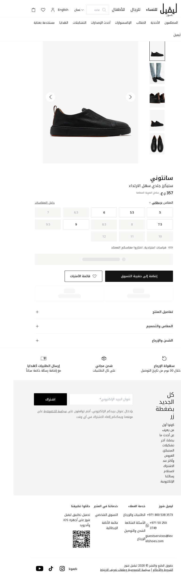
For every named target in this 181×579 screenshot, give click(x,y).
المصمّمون (171, 23)
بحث (96, 10)
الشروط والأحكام (163, 569)
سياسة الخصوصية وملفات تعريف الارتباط (125, 569)
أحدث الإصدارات (100, 23)
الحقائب (141, 23)
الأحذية (155, 23)
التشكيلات (79, 23)
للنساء (151, 9)
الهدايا (63, 23)
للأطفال (118, 9)
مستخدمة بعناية (44, 23)
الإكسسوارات (123, 23)
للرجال (135, 9)
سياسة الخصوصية (55, 411)
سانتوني (161, 178)
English (63, 10)
